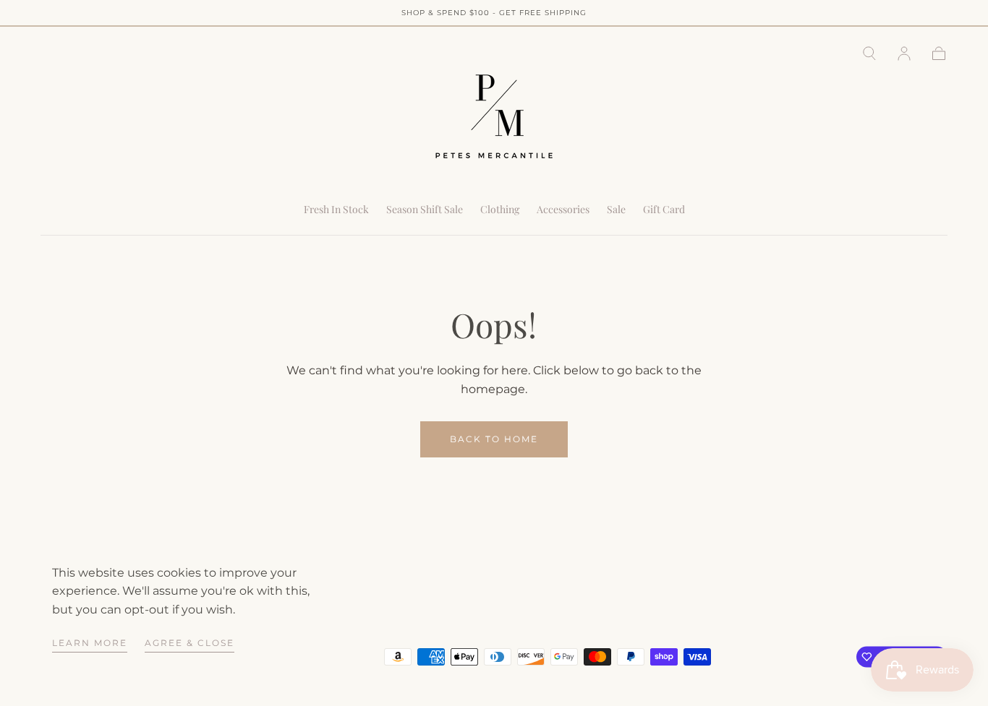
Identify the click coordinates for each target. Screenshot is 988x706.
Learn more (89, 642)
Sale (616, 210)
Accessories (563, 210)
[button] (869, 53)
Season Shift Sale (424, 210)
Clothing (499, 210)
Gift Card (664, 210)
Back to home (494, 439)
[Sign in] (904, 53)
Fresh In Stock (336, 210)
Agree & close (189, 642)
